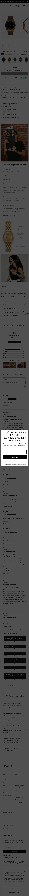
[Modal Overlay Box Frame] (14, 448)
